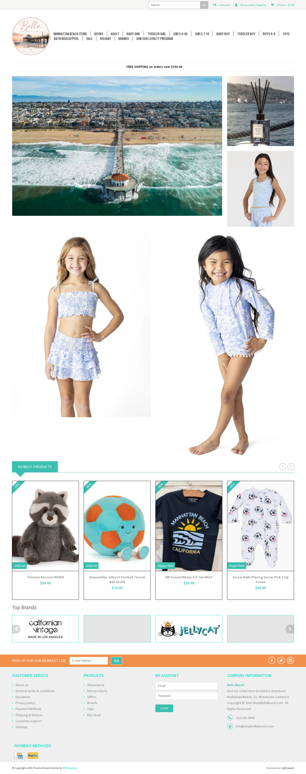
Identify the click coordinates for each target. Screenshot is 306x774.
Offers (91, 697)
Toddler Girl (157, 33)
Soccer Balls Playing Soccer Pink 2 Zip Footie (261, 579)
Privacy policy (25, 703)
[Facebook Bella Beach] (271, 660)
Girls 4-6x (180, 33)
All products (95, 685)
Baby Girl (133, 33)
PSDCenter (70, 768)
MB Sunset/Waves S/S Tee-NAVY (188, 577)
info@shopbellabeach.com (254, 726)
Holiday (105, 38)
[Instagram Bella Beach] (290, 660)
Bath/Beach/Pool (66, 38)
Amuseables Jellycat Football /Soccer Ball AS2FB (117, 579)
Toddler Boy (246, 33)
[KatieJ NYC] (189, 628)
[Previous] (16, 145)
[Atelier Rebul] (117, 138)
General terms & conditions (35, 691)
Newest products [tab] (35, 466)
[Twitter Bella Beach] (281, 660)
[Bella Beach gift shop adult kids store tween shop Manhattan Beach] (31, 36)
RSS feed (94, 715)
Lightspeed (287, 768)
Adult (115, 33)
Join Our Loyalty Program (154, 38)
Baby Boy (223, 33)
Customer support (29, 721)
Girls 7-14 (202, 33)
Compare (224, 5)
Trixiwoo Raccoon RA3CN (45, 577)
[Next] (218, 145)
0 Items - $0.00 (285, 5)
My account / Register (253, 5)
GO (204, 5)
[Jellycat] (117, 628)
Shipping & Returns (29, 715)
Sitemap (21, 727)
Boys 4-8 (269, 33)
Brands (123, 38)
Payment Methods (28, 709)
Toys (286, 33)
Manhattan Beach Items (70, 33)
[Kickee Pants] (260, 628)
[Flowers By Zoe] (45, 628)
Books (98, 33)
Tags (90, 709)
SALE (89, 38)
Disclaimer (23, 697)
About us (22, 685)
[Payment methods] (19, 755)
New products (97, 691)
